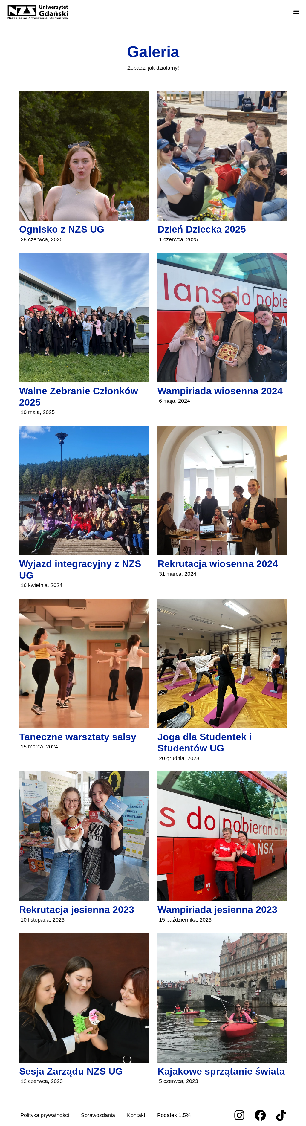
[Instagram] (239, 1115)
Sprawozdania (98, 1115)
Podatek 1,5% (174, 1115)
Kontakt (136, 1115)
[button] (296, 12)
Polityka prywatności (44, 1115)
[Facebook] (260, 1115)
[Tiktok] (281, 1115)
